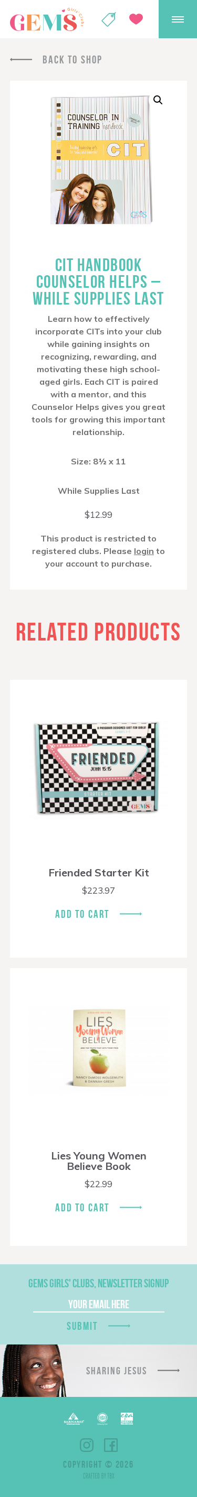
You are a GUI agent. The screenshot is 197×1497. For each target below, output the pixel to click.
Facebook (111, 1445)
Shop (108, 19)
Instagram (87, 1445)
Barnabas (74, 1419)
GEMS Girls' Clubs (46, 19)
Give (136, 19)
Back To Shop (72, 59)
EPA (127, 1419)
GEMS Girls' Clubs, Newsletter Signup (98, 1283)
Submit (82, 1325)
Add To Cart (82, 913)
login (144, 551)
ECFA (102, 1419)
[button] (158, 100)
